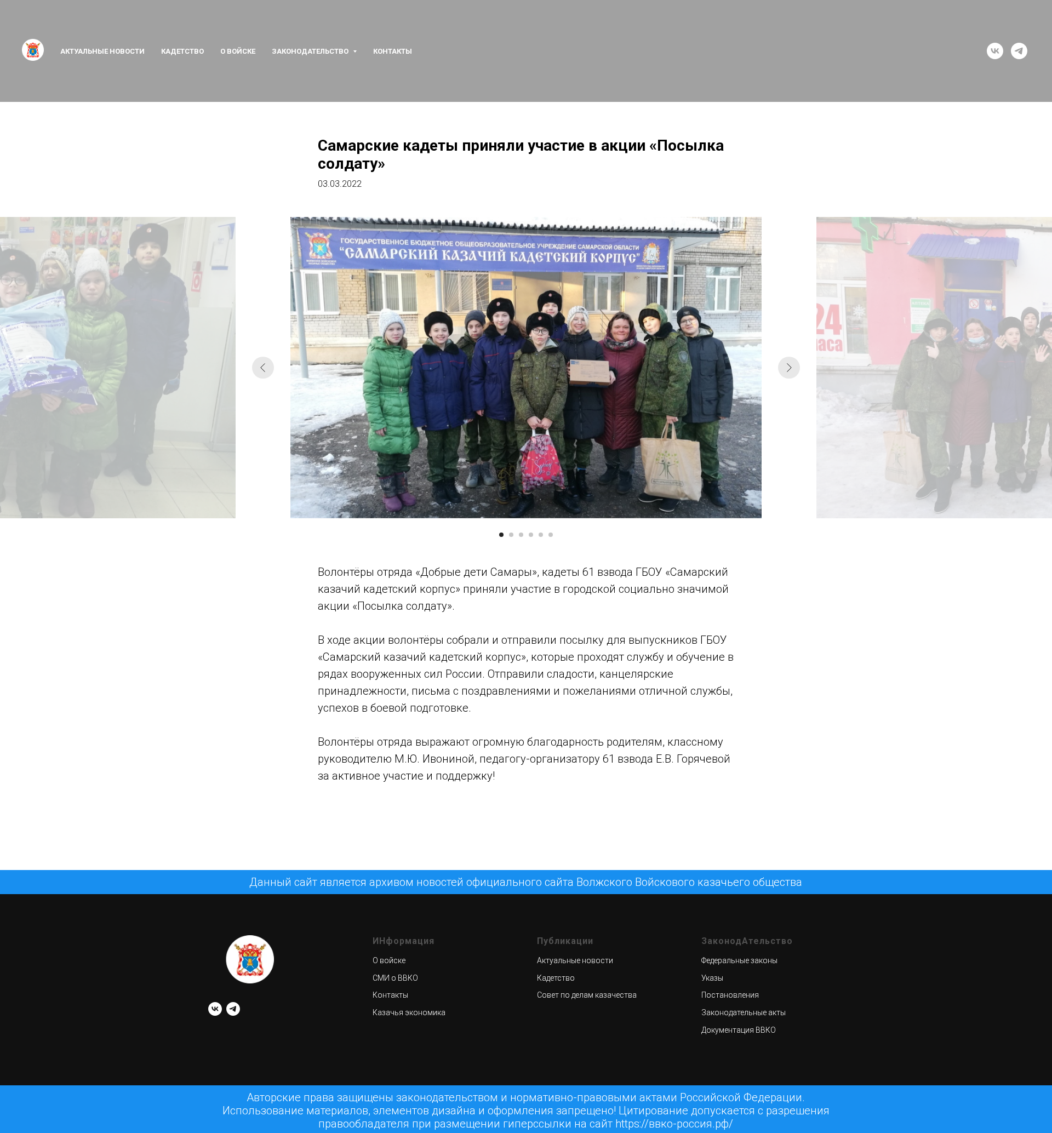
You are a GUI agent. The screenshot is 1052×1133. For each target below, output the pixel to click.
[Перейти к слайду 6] (550, 535)
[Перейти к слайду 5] (541, 535)
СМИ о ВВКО (395, 978)
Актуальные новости (102, 51)
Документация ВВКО (738, 1030)
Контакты (392, 51)
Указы (712, 978)
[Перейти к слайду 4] (531, 535)
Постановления (730, 995)
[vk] (995, 51)
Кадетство (182, 51)
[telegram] (1019, 51)
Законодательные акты (743, 1012)
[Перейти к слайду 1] (501, 535)
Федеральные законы (739, 960)
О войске (237, 51)
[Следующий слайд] (789, 368)
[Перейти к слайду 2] (511, 535)
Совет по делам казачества (587, 995)
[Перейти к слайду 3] (521, 535)
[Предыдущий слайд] (263, 368)
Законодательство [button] (311, 51)
